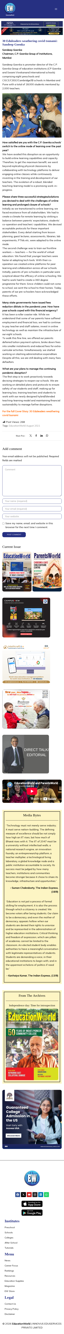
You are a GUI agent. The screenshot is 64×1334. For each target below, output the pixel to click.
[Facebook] (36, 436)
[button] (56, 9)
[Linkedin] (40, 1194)
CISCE (6, 80)
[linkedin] (41, 436)
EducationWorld (21, 1323)
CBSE (13, 80)
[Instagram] (34, 1194)
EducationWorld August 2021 (24, 425)
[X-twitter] (23, 1194)
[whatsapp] (46, 436)
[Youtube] (29, 1194)
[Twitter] (31, 436)
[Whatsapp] (46, 1194)
